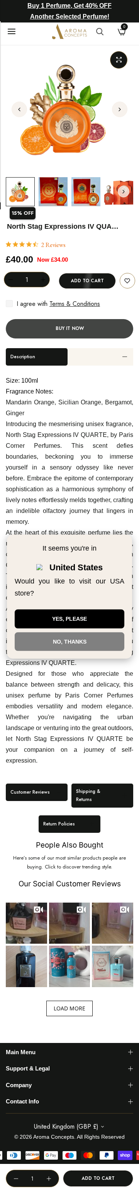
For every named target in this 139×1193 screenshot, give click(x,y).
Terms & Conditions (74, 303)
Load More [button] (69, 1008)
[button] (119, 109)
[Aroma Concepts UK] (69, 31)
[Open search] (99, 31)
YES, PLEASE (69, 619)
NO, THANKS (69, 641)
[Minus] (10, 279)
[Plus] (42, 279)
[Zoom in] (118, 60)
